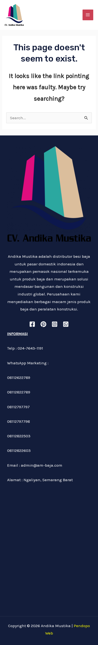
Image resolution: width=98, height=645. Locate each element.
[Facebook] (32, 324)
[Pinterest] (43, 324)
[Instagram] (55, 324)
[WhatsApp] (66, 324)
